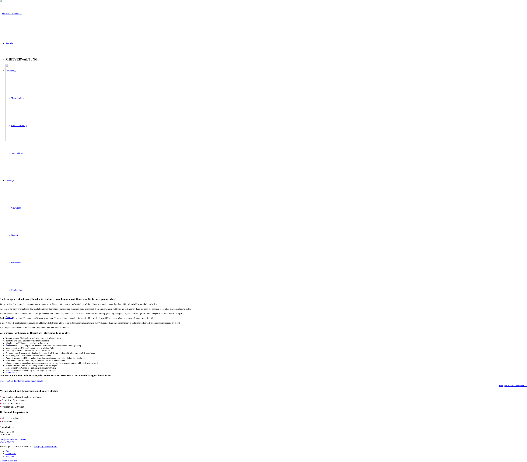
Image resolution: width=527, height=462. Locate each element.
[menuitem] (266, 451)
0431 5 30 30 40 (7, 442)
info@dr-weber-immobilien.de (13, 439)
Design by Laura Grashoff (45, 446)
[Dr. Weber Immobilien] (11, 13)
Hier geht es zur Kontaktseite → (513, 385)
